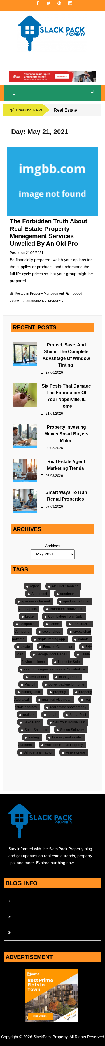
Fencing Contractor (57, 647)
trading (33, 737)
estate (14, 300)
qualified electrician (57, 700)
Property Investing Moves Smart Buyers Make (66, 434)
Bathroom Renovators (66, 609)
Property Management (47, 293)
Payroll (30, 684)
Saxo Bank (32, 722)
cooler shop (51, 632)
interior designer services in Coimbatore (54, 669)
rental (52, 715)
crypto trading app (51, 639)
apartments (68, 594)
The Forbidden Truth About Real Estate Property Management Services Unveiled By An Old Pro (48, 232)
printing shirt (30, 692)
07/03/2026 (54, 506)
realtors (28, 715)
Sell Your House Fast (69, 722)
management (34, 300)
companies (28, 624)
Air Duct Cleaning (65, 586)
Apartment (39, 594)
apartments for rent (35, 601)
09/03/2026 (54, 448)
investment (37, 677)
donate (83, 639)
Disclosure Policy (28, 916)
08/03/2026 (54, 476)
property (54, 300)
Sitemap (20, 932)
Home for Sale (69, 662)
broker (30, 616)
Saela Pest (77, 715)
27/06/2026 (54, 372)
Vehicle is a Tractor (38, 752)
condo (54, 624)
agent (34, 586)
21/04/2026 (54, 414)
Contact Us (23, 901)
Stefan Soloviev (72, 730)
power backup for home (66, 684)
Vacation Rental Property (64, 745)
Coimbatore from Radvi (65, 616)
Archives (52, 545)
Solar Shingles (36, 730)
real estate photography (68, 707)
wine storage (75, 752)
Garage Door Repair (51, 654)
